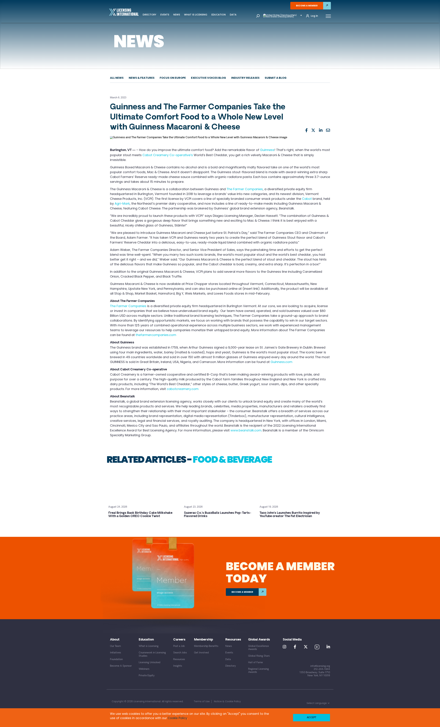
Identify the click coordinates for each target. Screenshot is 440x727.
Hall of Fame (255, 662)
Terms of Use (202, 701)
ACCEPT (311, 718)
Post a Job (179, 646)
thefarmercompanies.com (156, 335)
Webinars (144, 669)
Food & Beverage (232, 459)
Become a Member (307, 5)
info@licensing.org (320, 666)
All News (117, 78)
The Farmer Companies (245, 189)
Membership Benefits (206, 646)
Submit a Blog (276, 78)
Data (233, 14)
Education (218, 14)
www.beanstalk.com (245, 430)
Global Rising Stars (259, 656)
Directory (149, 14)
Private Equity (147, 675)
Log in (314, 16)
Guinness (267, 150)
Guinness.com (281, 362)
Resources (179, 659)
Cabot (307, 199)
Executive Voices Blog (208, 78)
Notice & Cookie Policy (227, 701)
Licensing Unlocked (149, 662)
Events (164, 14)
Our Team (115, 646)
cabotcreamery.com (183, 389)
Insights (177, 666)
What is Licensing (195, 14)
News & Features (142, 78)
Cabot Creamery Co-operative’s (167, 155)
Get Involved (201, 653)
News (176, 14)
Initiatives (115, 653)
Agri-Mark (122, 203)
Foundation (116, 659)
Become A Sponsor (121, 666)
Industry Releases (245, 78)
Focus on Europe (173, 78)
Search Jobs (180, 653)
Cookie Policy (177, 718)
